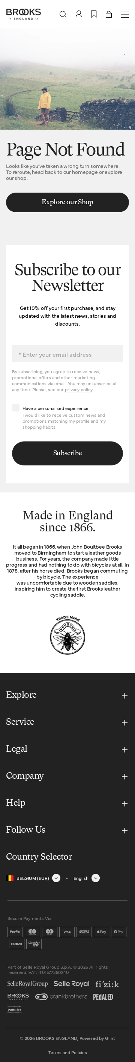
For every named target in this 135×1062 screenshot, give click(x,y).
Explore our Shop (67, 202)
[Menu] (125, 14)
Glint (110, 1038)
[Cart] (109, 14)
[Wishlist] (94, 14)
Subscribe (67, 453)
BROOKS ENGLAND (56, 1038)
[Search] (63, 14)
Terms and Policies (67, 1052)
